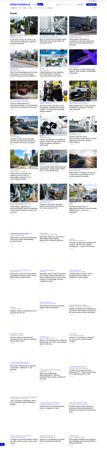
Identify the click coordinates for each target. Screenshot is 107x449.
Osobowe (52, 35)
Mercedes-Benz (79, 305)
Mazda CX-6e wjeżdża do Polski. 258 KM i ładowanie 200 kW (52, 440)
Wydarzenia (52, 270)
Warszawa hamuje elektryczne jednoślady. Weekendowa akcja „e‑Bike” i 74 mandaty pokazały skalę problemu (52, 108)
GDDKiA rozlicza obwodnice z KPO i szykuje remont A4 (23, 312)
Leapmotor (26, 397)
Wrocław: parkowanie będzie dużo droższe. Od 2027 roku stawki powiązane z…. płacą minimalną (82, 244)
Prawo (55, 102)
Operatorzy (12, 36)
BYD (75, 65)
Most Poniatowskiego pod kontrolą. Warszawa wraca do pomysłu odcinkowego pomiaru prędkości (24, 74)
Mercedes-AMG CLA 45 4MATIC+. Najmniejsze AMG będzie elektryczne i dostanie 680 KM (52, 239)
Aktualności (14, 8)
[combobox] (65, 4)
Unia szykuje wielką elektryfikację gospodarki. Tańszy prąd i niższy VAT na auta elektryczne (53, 169)
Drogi (14, 68)
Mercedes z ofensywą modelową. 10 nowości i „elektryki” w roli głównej (23, 368)
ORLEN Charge (25, 234)
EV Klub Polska (21, 233)
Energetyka (20, 270)
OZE (27, 270)
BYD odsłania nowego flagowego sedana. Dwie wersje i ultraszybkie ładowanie (82, 71)
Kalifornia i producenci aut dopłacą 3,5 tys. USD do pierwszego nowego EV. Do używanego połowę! (20, 176)
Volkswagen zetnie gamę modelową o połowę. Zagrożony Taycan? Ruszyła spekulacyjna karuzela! (81, 42)
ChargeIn (18, 435)
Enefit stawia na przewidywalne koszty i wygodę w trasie (52, 407)
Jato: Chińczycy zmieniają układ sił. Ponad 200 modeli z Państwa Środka (22, 402)
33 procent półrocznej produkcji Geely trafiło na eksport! (52, 307)
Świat (41, 68)
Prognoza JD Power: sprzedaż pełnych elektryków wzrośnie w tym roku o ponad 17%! (52, 206)
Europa (14, 135)
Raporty (76, 102)
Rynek (83, 35)
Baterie (46, 35)
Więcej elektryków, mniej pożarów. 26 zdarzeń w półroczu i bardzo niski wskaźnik (82, 108)
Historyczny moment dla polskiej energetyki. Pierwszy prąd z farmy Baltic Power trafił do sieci (23, 276)
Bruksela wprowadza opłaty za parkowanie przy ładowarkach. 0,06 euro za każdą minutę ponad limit (82, 409)
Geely (48, 302)
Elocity (49, 135)
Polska (17, 68)
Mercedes (45, 233)
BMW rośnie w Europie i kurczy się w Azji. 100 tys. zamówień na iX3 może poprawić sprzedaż (82, 174)
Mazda (41, 435)
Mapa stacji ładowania (39, 8)
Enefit (46, 402)
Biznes (11, 35)
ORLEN (25, 270)
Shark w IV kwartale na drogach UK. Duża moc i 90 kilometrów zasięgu (81, 339)
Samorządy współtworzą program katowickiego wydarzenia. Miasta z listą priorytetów (82, 441)
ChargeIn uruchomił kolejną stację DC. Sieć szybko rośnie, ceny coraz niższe (23, 441)
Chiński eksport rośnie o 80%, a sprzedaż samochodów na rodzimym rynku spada (81, 276)
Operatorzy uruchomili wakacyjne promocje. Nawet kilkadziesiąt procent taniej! (23, 239)
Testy (20, 8)
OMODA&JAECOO (31, 397)
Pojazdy (56, 35)
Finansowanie (16, 35)
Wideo (25, 8)
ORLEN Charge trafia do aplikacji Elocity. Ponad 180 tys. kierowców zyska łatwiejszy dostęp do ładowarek (53, 142)
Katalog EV (50, 8)
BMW (49, 35)
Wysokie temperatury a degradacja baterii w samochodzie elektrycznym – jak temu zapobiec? (83, 209)
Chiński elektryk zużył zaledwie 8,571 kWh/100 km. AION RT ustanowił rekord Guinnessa (52, 74)
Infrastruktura (29, 35)
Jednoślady (47, 102)
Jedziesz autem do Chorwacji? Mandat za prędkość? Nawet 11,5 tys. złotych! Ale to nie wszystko (22, 141)
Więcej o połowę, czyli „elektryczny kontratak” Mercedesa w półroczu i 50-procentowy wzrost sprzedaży (82, 310)
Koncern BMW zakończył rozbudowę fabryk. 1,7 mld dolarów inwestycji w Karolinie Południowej (23, 105)
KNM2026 (76, 435)
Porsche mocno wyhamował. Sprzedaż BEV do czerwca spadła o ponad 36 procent (23, 339)
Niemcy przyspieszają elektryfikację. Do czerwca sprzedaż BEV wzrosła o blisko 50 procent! (52, 376)
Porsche (22, 333)
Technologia (61, 35)
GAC (43, 68)
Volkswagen (86, 35)
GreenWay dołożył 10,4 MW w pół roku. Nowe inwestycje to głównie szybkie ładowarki (23, 42)
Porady (30, 8)
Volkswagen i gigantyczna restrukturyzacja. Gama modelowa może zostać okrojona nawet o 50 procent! (24, 209)
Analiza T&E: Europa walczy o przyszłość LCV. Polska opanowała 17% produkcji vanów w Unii (82, 372)
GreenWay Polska (22, 35)
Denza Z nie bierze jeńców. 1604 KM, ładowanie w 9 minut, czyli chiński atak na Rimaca (53, 342)
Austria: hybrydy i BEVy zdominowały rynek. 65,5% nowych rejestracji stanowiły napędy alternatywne (83, 139)
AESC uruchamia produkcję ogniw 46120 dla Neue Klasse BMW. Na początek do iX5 (53, 41)
